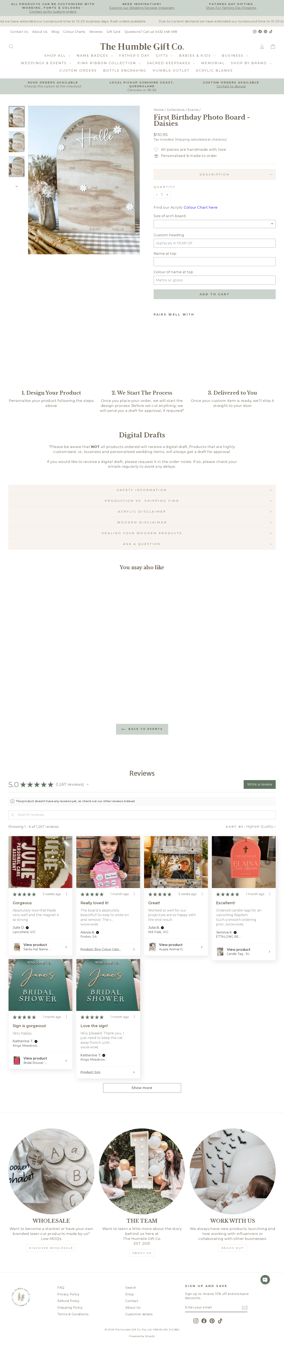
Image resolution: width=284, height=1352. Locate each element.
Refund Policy (68, 1301)
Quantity (164, 186)
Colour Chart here (200, 207)
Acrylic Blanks (214, 70)
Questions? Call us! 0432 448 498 (151, 32)
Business (233, 56)
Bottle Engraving (124, 70)
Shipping (182, 139)
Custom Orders (78, 70)
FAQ (60, 1288)
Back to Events (145, 728)
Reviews (95, 32)
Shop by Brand (249, 63)
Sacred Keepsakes (169, 63)
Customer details (138, 1314)
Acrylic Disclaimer (142, 511)
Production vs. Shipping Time (142, 500)
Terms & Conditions (73, 1314)
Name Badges (93, 56)
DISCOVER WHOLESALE (51, 1247)
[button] (87, 784)
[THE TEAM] (142, 1171)
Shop (129, 1294)
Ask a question (142, 544)
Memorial (213, 63)
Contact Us (19, 32)
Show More (89, 924)
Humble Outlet (171, 70)
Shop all (55, 56)
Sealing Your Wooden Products (142, 533)
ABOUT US (142, 1252)
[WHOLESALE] (51, 1171)
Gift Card (113, 32)
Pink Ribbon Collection (108, 63)
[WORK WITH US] (233, 1171)
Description (215, 174)
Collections (176, 110)
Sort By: (235, 826)
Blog (55, 32)
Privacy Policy (68, 1294)
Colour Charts (74, 32)
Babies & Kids (195, 56)
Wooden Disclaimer (142, 522)
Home (159, 110)
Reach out (233, 1247)
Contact (131, 1301)
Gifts (163, 56)
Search (130, 1288)
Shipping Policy (70, 1307)
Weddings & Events (44, 63)
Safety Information (142, 490)
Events (193, 110)
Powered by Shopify (142, 1336)
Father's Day (134, 56)
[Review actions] (66, 894)
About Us (39, 32)
